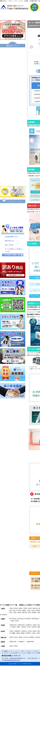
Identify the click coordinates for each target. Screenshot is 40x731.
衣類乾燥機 (12, 123)
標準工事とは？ (9, 241)
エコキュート (12, 50)
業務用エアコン (12, 182)
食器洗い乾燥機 (12, 168)
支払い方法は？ (9, 245)
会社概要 (27, 16)
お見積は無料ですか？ (12, 236)
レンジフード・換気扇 (12, 162)
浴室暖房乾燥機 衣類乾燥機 (12, 129)
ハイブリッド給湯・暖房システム (12, 70)
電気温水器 (12, 83)
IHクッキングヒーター (12, 149)
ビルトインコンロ (12, 142)
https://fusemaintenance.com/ (12, 660)
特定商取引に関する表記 (12, 213)
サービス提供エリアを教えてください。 (14, 250)
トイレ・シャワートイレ (12, 109)
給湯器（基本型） (12, 57)
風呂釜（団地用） (12, 96)
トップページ (9, 16)
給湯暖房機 (12, 77)
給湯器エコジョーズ (12, 63)
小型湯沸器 (12, 90)
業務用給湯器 (12, 103)
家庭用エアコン (12, 175)
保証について (12, 206)
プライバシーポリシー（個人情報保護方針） (12, 219)
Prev (31, 47)
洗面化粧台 (12, 116)
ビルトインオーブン (12, 155)
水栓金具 (12, 136)
